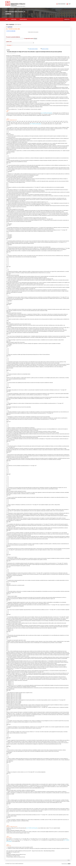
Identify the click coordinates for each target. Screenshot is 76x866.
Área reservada (61, 3)
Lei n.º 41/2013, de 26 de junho (46, 112)
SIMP (69, 3)
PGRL (6, 19)
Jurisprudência (23, 19)
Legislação (13, 19)
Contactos (66, 19)
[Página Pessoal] (15, 4)
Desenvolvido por (64, 863)
